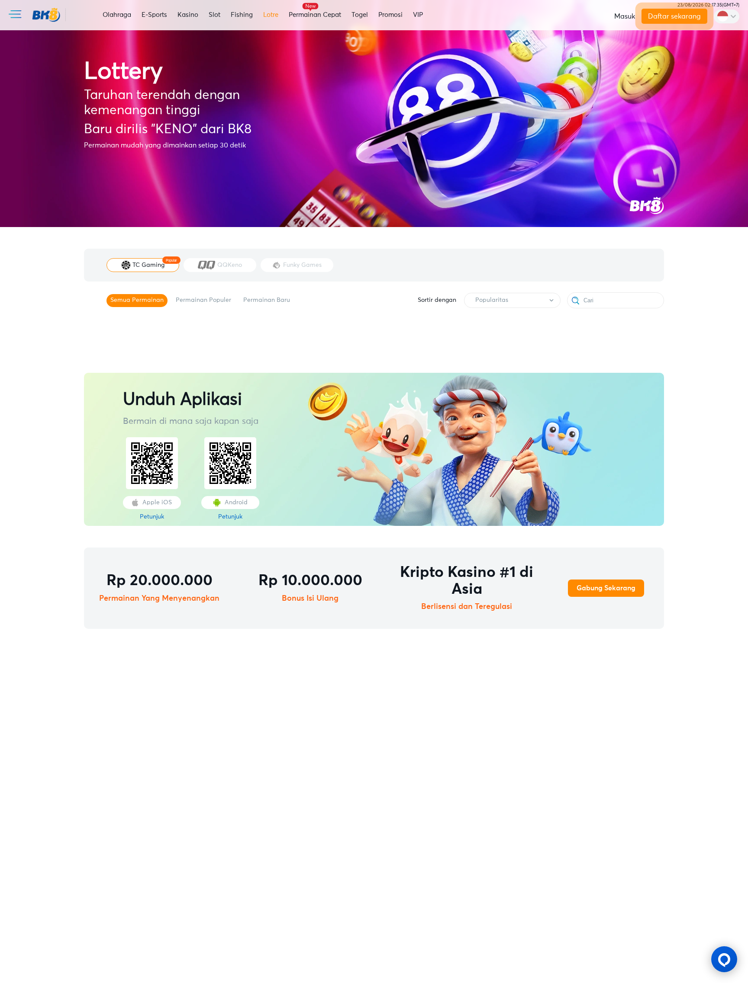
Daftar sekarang (674, 16)
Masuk (624, 16)
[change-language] (726, 16)
